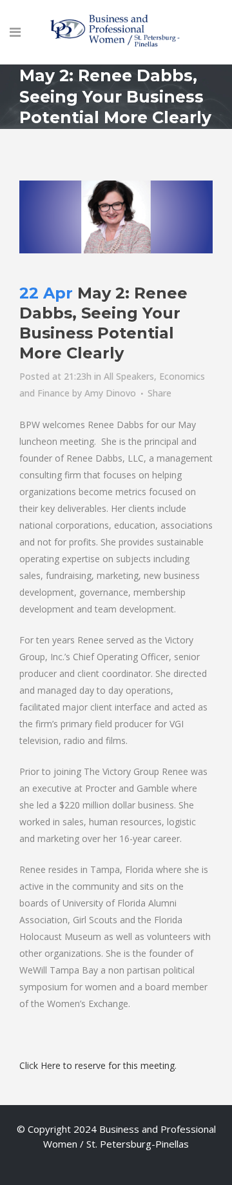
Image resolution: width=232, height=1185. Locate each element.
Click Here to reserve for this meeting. (99, 1065)
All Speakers (129, 376)
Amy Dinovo (110, 393)
